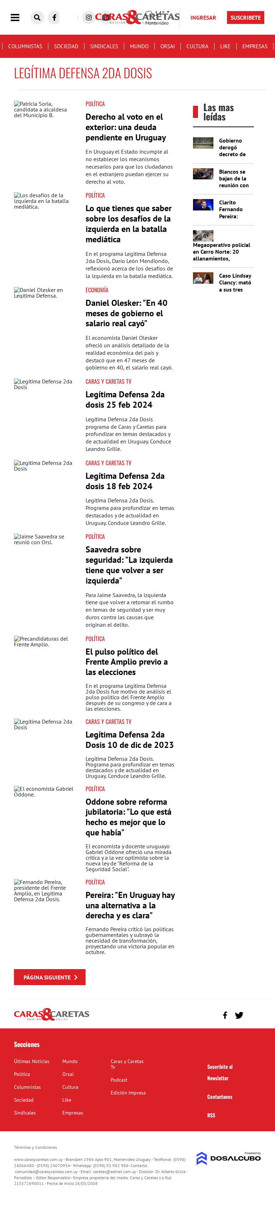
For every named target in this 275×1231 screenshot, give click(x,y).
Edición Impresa (128, 1092)
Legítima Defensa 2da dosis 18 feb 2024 (125, 481)
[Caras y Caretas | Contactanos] (253, 1014)
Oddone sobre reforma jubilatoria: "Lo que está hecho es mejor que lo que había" (129, 817)
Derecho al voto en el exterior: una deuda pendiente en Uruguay (126, 127)
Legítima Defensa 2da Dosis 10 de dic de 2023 (130, 739)
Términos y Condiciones (35, 1147)
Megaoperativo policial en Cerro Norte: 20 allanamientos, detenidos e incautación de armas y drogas (222, 258)
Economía (97, 290)
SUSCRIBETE (246, 17)
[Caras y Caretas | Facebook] (54, 17)
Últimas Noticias (31, 1061)
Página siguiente (47, 977)
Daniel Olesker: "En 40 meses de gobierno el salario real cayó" (127, 313)
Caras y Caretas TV (108, 381)
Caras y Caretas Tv (127, 1064)
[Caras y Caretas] (51, 1020)
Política (95, 103)
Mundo (139, 46)
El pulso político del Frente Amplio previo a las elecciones (127, 662)
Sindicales (104, 46)
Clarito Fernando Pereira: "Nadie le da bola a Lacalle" (234, 219)
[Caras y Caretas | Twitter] (239, 1015)
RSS (211, 1115)
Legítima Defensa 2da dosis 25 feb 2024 (125, 399)
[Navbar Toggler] (20, 17)
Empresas (254, 46)
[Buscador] (37, 17)
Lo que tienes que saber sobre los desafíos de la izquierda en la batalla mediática (129, 223)
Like (225, 46)
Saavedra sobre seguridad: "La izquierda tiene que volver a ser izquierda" (129, 565)
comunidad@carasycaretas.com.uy (46, 1171)
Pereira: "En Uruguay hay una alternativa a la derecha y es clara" (130, 905)
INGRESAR (203, 17)
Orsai (167, 46)
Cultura (197, 46)
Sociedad (66, 46)
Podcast (119, 1080)
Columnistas (25, 46)
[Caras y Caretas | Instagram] (89, 17)
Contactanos (219, 1096)
